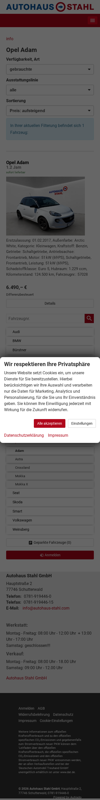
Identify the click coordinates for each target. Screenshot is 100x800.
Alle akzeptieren (49, 423)
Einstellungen (82, 423)
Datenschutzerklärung (24, 435)
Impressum (58, 435)
